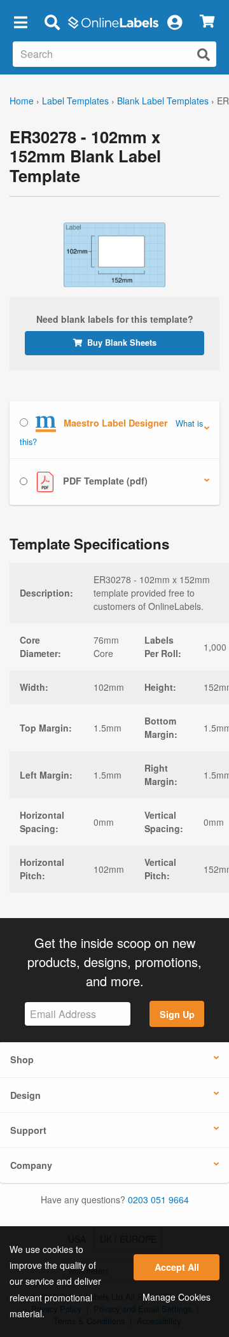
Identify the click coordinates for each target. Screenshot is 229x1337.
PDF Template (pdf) (104, 480)
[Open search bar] (52, 21)
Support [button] (28, 1130)
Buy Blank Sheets (121, 342)
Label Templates (75, 100)
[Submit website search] (203, 54)
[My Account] (174, 21)
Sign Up (177, 1014)
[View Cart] (207, 22)
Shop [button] (22, 1059)
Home (22, 100)
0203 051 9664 (158, 1199)
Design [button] (25, 1095)
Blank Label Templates (163, 100)
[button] (20, 21)
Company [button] (31, 1165)
